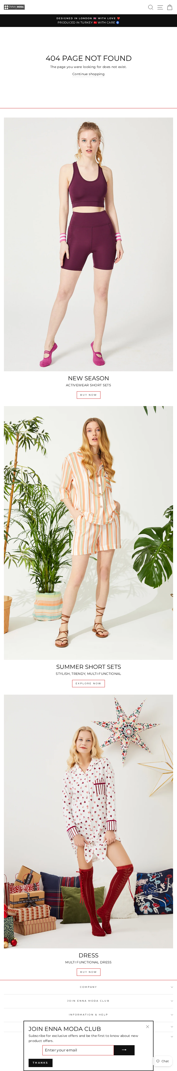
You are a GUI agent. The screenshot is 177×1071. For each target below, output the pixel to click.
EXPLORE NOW (88, 683)
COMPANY (88, 986)
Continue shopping (88, 74)
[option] (88, 21)
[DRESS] (88, 821)
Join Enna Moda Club (88, 1000)
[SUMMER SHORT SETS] (88, 533)
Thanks (40, 1062)
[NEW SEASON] (88, 244)
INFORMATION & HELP (88, 1014)
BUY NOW (88, 394)
